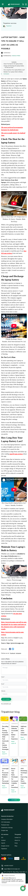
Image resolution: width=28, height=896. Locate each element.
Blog (16, 846)
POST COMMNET (6, 699)
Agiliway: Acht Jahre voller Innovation (24, 730)
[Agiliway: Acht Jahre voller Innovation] (23, 719)
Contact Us (18, 837)
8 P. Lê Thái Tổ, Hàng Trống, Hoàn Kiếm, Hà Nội (15, 873)
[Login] (26, 4)
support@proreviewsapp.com (12, 869)
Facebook (12, 653)
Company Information (6, 819)
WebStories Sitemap (7, 828)
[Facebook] (10, 649)
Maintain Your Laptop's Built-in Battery (13, 72)
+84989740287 (8, 865)
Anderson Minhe (16, 55)
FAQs (16, 843)
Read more (3, 786)
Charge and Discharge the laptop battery (14, 66)
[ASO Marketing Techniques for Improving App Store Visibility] (23, 761)
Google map (4, 830)
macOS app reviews (16, 454)
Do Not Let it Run (9, 67)
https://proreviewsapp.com (15, 643)
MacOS (3, 843)
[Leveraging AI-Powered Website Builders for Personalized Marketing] (5, 761)
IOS (2, 837)
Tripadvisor (4, 849)
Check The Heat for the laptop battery (13, 64)
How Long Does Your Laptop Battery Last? (14, 70)
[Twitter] (13, 649)
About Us (17, 840)
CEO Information (5, 822)
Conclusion (6, 74)
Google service (5, 846)
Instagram (18, 653)
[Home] (14, 4)
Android (3, 840)
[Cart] (23, 4)
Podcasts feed (5, 825)
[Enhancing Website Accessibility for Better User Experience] (14, 719)
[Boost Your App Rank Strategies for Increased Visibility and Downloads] (14, 761)
